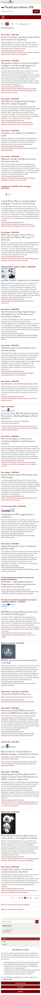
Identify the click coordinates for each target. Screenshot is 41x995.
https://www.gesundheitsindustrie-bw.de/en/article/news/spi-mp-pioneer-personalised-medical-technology (18, 683)
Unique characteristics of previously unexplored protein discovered (17, 870)
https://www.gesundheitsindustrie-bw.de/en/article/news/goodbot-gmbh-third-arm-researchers (17, 301)
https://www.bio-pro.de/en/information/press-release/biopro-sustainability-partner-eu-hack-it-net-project (18, 635)
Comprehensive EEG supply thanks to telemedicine (18, 515)
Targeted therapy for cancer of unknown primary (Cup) (18, 547)
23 (31, 898)
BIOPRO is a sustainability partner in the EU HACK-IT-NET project (19, 613)
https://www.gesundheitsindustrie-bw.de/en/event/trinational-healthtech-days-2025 (17, 701)
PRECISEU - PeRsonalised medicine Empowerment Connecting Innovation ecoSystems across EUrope (18, 584)
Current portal (8, 930)
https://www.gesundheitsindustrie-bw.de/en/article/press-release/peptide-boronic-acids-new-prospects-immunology (19, 498)
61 (36, 898)
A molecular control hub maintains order (19, 384)
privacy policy (8, 979)
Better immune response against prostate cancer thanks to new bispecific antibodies (19, 837)
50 (12, 24)
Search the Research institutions (13, 909)
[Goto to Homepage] (18, 7)
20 (22, 898)
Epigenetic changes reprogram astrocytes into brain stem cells (18, 160)
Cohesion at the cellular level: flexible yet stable (18, 134)
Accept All (20, 987)
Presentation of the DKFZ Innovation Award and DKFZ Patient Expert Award (18, 712)
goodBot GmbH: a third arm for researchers (20, 280)
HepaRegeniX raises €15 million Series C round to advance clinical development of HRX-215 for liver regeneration (19, 777)
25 (7, 24)
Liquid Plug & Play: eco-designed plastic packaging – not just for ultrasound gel (19, 202)
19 (19, 898)
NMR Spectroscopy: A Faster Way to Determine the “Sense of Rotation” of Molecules (17, 237)
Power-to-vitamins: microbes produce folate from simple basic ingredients (20, 38)
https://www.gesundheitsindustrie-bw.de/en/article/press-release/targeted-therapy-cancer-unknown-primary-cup (20, 569)
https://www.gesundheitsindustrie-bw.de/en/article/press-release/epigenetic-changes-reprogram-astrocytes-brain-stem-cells (18, 178)
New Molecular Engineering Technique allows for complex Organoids (18, 102)
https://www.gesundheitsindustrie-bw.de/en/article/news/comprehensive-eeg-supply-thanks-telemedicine (18, 535)
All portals (7, 932)
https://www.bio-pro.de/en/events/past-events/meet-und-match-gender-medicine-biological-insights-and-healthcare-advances (19, 763)
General (4, 939)
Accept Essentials (21, 983)
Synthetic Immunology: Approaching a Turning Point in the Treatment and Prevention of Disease (18, 314)
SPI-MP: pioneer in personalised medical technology (19, 661)
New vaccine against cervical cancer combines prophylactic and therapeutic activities (18, 441)
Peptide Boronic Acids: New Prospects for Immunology (19, 476)
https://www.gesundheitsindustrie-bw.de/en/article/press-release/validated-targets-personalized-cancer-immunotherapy (17, 373)
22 (28, 898)
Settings (20, 991)
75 (17, 24)
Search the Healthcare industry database (16, 905)
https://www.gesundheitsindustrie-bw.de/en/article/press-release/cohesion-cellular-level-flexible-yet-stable (19, 148)
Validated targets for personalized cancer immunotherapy (18, 349)
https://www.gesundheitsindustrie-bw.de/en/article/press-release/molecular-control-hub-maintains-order (19, 398)
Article (4, 941)
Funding (4, 944)
